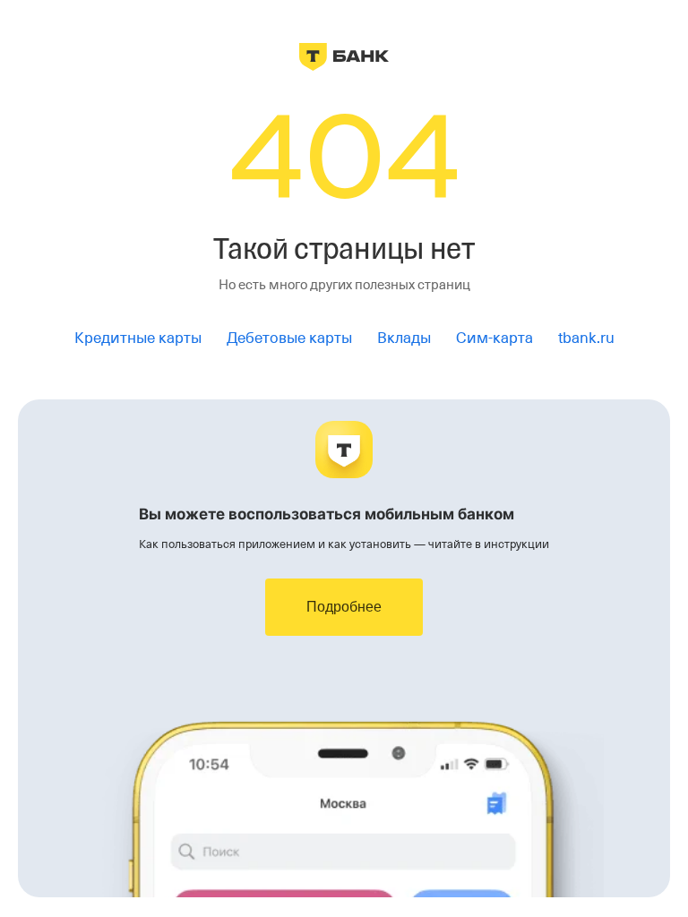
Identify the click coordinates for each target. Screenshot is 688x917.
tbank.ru (586, 338)
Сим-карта (494, 338)
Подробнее (344, 606)
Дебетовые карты (289, 338)
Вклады (404, 338)
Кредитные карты (138, 338)
